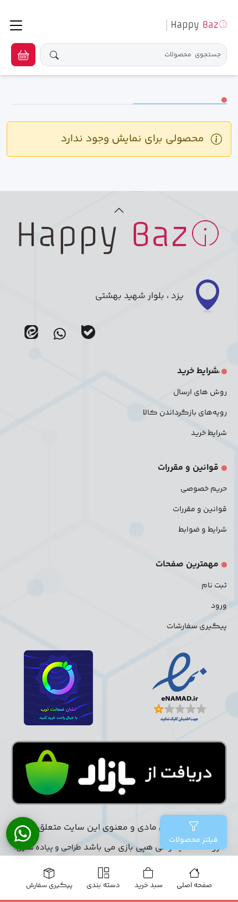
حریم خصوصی (203, 489)
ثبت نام (214, 586)
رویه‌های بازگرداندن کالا (185, 413)
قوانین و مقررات (200, 509)
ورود (219, 606)
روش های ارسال (200, 392)
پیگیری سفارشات (197, 626)
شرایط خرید (209, 433)
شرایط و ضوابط (202, 530)
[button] (23, 54)
